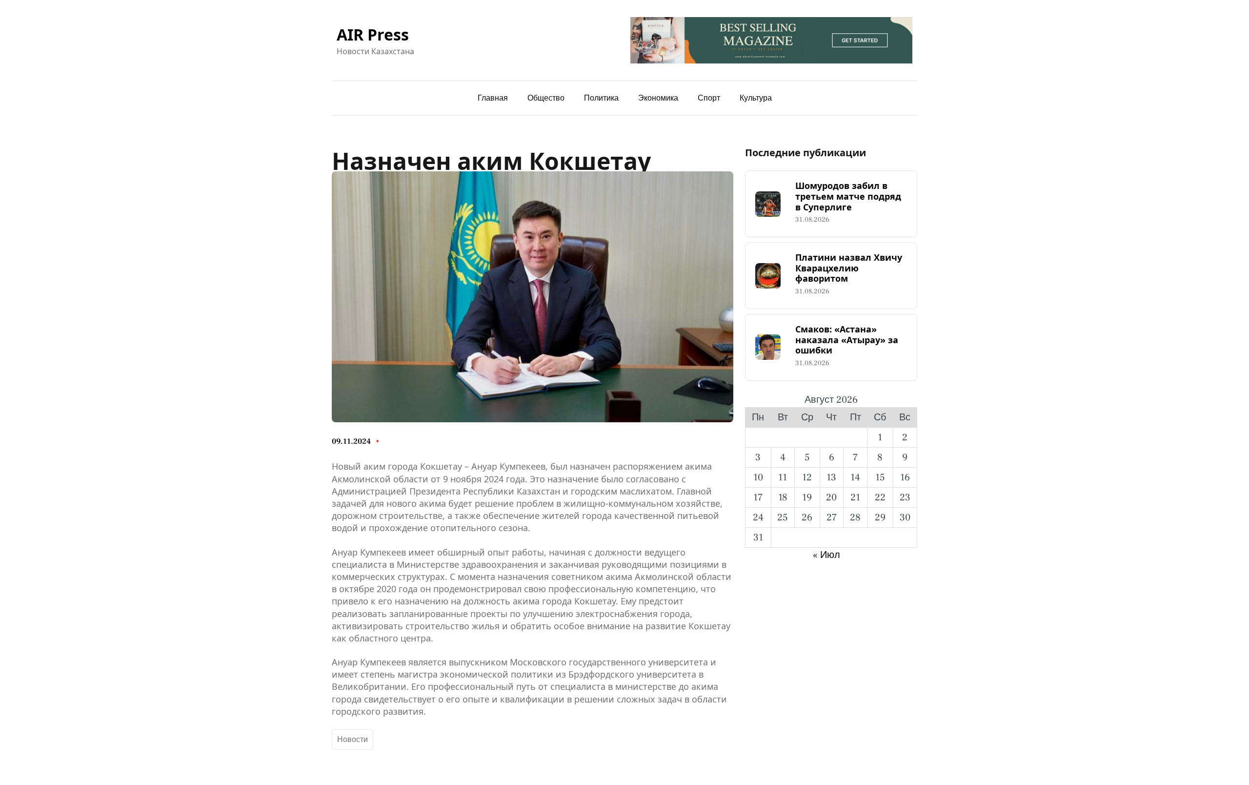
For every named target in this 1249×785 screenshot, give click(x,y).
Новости (352, 739)
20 (831, 497)
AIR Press (373, 34)
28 (855, 517)
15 (880, 477)
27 (831, 517)
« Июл (826, 555)
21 (855, 497)
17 (758, 497)
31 (758, 537)
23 (905, 497)
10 (758, 477)
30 (905, 517)
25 (782, 517)
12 (807, 477)
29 (880, 517)
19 (807, 497)
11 (782, 477)
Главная (493, 98)
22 (880, 497)
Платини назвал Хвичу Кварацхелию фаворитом (848, 268)
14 (855, 477)
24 (758, 517)
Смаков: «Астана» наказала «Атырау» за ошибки (846, 340)
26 (807, 517)
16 (905, 477)
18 (782, 497)
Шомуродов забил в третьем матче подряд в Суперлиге (848, 196)
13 (831, 477)
